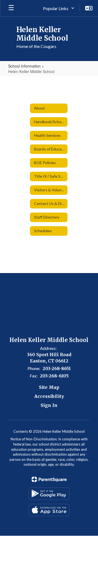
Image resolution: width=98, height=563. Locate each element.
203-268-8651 (56, 368)
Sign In (49, 405)
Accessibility (49, 396)
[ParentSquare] (49, 479)
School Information (24, 66)
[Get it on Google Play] (49, 494)
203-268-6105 (54, 376)
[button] (59, 8)
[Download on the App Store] (49, 510)
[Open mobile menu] (11, 8)
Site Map (49, 387)
